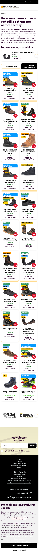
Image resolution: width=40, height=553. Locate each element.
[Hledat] (26, 7)
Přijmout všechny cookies (19, 545)
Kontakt (19, 461)
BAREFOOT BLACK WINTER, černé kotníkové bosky (28, 270)
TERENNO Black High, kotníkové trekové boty (28, 121)
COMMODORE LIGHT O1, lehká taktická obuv (10, 151)
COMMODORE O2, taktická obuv (10, 181)
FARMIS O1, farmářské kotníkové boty (10, 121)
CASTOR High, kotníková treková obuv (28, 240)
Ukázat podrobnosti (19, 550)
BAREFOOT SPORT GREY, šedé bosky (10, 300)
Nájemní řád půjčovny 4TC (19, 465)
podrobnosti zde (19, 525)
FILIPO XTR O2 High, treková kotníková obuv (28, 362)
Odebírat (32, 445)
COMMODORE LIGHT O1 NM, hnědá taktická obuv (10, 270)
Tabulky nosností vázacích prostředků (19, 483)
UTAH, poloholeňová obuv (10, 329)
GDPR (19, 468)
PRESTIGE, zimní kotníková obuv (28, 181)
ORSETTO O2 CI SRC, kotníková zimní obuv (10, 392)
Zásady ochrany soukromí (9, 540)
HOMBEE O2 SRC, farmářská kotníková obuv (28, 151)
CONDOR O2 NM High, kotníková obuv (23, 53)
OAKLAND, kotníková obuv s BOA (28, 300)
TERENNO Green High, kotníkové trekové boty (28, 90)
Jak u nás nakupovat (19, 474)
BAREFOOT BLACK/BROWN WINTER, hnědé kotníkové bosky (28, 330)
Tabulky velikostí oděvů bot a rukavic (19, 480)
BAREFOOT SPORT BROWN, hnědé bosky (10, 361)
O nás (19, 459)
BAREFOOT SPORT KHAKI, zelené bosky (10, 239)
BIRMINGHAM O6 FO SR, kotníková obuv (28, 392)
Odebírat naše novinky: (19, 440)
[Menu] (36, 7)
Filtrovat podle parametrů (29, 66)
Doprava (19, 476)
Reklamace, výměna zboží (19, 478)
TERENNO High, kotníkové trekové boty (10, 90)
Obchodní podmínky (19, 463)
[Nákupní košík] (31, 7)
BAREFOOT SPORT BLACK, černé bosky (28, 210)
